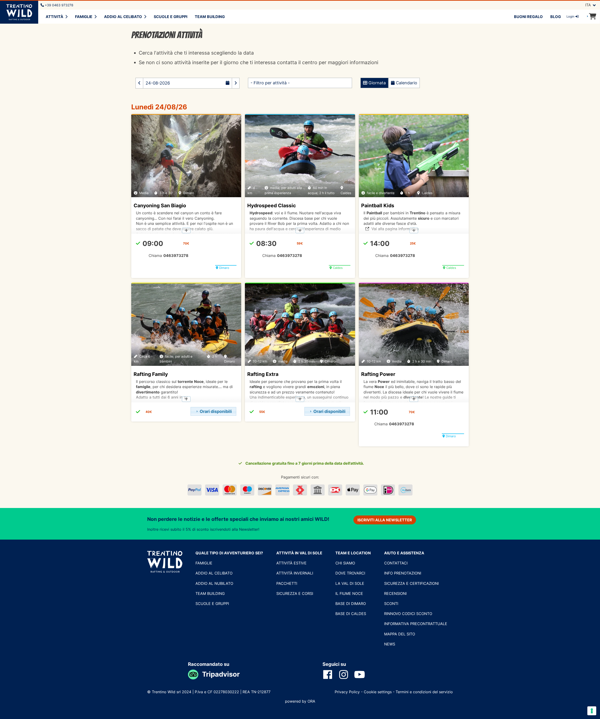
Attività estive (291, 563)
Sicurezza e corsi (294, 593)
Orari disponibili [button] (216, 411)
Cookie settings (378, 691)
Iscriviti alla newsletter (384, 520)
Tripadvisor (221, 674)
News (389, 644)
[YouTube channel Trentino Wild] (362, 674)
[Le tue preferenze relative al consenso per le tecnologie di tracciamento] (591, 710)
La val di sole (349, 583)
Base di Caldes (350, 613)
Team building (210, 16)
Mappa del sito (399, 634)
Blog (555, 16)
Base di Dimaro (350, 603)
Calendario (406, 82)
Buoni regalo (528, 16)
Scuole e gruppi (170, 16)
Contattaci (396, 563)
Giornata (376, 82)
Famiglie (83, 16)
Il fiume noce (349, 593)
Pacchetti (286, 583)
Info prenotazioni (402, 573)
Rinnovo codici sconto (408, 613)
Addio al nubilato (214, 583)
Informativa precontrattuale (415, 623)
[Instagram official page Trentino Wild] (346, 674)
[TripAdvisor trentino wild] (195, 674)
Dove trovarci (350, 573)
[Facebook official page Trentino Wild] (330, 674)
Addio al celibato (123, 16)
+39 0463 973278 (58, 5)
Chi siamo (345, 563)
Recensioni (395, 593)
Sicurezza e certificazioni (411, 583)
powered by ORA (300, 701)
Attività (54, 16)
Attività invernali (294, 573)
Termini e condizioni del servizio (424, 691)
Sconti (391, 603)
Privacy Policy (348, 691)
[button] (139, 83)
